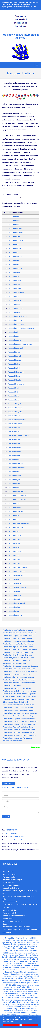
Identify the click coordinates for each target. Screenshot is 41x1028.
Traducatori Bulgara (10, 636)
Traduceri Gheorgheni (16, 372)
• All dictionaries (8, 882)
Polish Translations (20, 724)
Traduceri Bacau (14, 236)
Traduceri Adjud (14, 220)
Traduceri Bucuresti (15, 268)
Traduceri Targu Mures (16, 583)
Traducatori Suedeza (27, 680)
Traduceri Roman (14, 487)
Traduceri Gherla (14, 376)
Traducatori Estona (26, 647)
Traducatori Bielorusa (28, 633)
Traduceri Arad (13, 216)
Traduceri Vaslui (14, 599)
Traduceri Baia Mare (15, 240)
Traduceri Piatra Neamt (16, 468)
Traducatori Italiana (24, 655)
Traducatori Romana (29, 671)
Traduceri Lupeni (14, 400)
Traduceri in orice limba (12, 694)
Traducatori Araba (10, 630)
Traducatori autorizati (25, 699)
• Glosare (5, 924)
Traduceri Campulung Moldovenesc (21, 328)
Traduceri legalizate (24, 688)
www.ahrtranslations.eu (18, 840)
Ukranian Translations (21, 732)
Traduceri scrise (30, 696)
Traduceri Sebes (14, 515)
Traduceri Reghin (14, 480)
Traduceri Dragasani (15, 348)
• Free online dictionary (10, 888)
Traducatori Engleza (10, 647)
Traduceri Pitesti (14, 472)
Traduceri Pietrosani (15, 464)
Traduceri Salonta (14, 507)
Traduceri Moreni (14, 428)
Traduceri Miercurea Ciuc (17, 420)
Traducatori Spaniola (11, 680)
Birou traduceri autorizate (13, 702)
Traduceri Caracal (14, 288)
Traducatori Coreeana (11, 641)
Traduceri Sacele (14, 543)
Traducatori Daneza (10, 644)
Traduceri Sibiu (13, 519)
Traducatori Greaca (27, 652)
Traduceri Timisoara (15, 551)
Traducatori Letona (27, 658)
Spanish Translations (21, 705)
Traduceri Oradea (14, 448)
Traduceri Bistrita (14, 248)
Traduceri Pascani (14, 460)
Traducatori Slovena (26, 677)
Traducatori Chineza (24, 638)
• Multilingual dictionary (11, 885)
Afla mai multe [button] (8, 1021)
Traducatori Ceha (9, 638)
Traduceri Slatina (14, 531)
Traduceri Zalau (13, 611)
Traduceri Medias (14, 416)
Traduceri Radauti (14, 503)
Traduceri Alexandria (15, 232)
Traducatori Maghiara (22, 663)
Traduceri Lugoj (13, 396)
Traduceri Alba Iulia (15, 228)
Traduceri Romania (15, 615)
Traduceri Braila (13, 264)
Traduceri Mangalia (15, 404)
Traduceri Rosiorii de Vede (17, 491)
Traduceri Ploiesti (14, 476)
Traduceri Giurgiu (14, 380)
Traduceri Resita (14, 484)
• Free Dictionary (8, 918)
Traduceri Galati (14, 368)
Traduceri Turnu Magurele (17, 567)
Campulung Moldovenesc (12, 965)
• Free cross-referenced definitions (14, 916)
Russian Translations (21, 727)
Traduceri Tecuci (14, 547)
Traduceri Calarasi (14, 300)
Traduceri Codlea (14, 304)
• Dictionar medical (9, 913)
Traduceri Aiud (13, 224)
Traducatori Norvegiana (12, 666)
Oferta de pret (9, 784)
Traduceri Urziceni (14, 595)
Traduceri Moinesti (15, 424)
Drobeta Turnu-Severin (24, 944)
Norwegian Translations (22, 713)
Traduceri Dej (13, 332)
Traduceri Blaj (13, 252)
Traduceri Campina (15, 320)
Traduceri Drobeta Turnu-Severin (20, 344)
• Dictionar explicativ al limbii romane (16, 927)
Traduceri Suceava (14, 539)
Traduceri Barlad (14, 276)
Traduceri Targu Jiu (15, 579)
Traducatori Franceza (29, 649)
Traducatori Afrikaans (11, 633)
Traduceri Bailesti (14, 280)
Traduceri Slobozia (15, 535)
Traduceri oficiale (9, 688)
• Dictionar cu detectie (10, 902)
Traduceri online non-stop (28, 691)
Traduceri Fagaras (14, 360)
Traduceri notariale (10, 691)
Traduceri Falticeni (14, 364)
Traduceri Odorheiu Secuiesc (18, 436)
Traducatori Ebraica (25, 644)
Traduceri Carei (13, 296)
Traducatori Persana (10, 669)
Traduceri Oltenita (14, 440)
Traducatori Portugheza (12, 671)
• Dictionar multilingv (9, 910)
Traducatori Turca (10, 683)
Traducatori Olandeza (30, 666)
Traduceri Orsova (14, 456)
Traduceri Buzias (7, 989)
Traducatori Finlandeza (11, 649)
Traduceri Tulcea (14, 559)
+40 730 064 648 (11, 833)
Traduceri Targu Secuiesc (17, 587)
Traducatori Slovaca (10, 677)
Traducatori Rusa (9, 674)
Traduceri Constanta (15, 308)
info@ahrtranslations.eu (17, 836)
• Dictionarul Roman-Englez (12, 880)
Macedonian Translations (22, 738)
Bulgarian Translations (21, 719)
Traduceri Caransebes (16, 292)
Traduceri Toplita (14, 555)
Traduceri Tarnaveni (15, 591)
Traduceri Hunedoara (16, 384)
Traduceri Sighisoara (15, 527)
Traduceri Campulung (16, 324)
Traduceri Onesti (14, 444)
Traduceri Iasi (13, 392)
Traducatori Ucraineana (26, 683)
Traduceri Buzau (14, 272)
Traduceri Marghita (15, 408)
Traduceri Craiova (14, 312)
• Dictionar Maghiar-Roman (12, 921)
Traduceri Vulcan (14, 607)
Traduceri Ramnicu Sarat (17, 495)
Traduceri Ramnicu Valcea (17, 499)
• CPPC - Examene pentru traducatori (15, 929)
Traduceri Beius (13, 244)
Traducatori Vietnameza (12, 685)
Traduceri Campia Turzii (16, 571)
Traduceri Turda (14, 563)
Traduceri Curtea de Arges (17, 316)
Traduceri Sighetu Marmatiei (18, 523)
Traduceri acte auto (16, 696)
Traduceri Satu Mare (15, 511)
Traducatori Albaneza (25, 630)
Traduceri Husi (13, 388)
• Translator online (9, 877)
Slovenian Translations (21, 730)
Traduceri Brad (13, 260)
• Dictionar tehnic (8, 871)
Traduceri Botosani (15, 256)
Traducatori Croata (27, 641)
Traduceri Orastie (14, 452)
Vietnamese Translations (12, 741)
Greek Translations (20, 716)
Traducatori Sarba (23, 674)
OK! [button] (20, 1025)
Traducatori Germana (11, 652)
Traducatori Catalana (26, 636)
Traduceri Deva (13, 336)
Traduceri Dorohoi (14, 340)
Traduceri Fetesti (14, 352)
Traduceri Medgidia (15, 412)
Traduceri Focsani (14, 356)
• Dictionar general (9, 874)
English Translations (20, 710)
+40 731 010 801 (11, 830)
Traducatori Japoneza (11, 658)
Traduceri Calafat (14, 284)
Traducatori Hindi (10, 655)
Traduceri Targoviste (15, 575)
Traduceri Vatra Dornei (16, 603)
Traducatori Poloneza (27, 669)
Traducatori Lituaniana (11, 660)
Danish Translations (20, 707)
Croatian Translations (21, 721)
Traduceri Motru (14, 432)
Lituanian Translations (21, 735)
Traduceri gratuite (10, 699)
